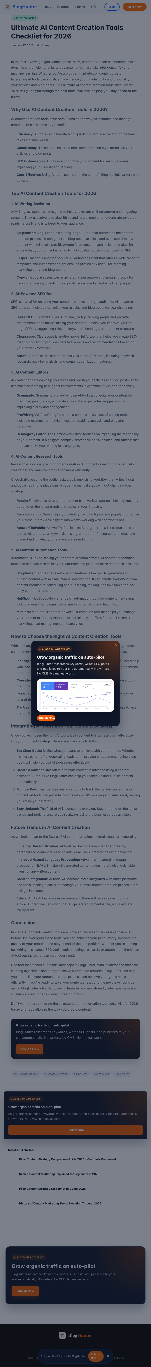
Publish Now (46, 718)
